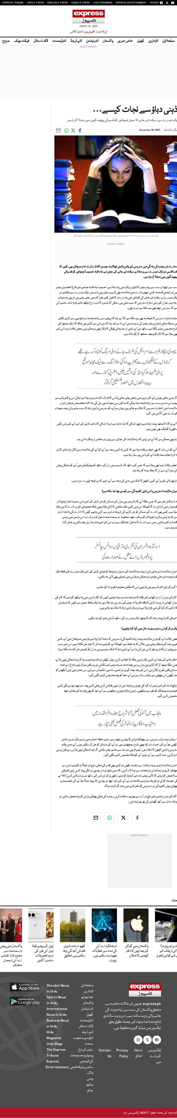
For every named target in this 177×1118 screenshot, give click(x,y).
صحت (89, 1043)
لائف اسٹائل (40, 41)
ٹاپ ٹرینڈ (76, 41)
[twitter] (123, 817)
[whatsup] (109, 817)
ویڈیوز (89, 1084)
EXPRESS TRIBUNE (13, 3)
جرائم (90, 1090)
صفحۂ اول (168, 41)
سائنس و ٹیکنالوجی (81, 1067)
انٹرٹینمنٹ (59, 41)
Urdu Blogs (54, 1043)
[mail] (95, 817)
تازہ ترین (153, 41)
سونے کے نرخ (85, 1049)
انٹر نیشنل (92, 41)
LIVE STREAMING (102, 3)
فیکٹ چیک (21, 41)
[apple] (28, 987)
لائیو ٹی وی (90, 32)
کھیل (140, 41)
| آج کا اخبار (101, 32)
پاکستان (108, 41)
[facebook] (136, 817)
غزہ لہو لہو (87, 997)
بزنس (90, 1078)
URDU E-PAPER (35, 3)
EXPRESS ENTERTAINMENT (131, 3)
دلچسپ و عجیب (83, 1038)
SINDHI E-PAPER (80, 3)
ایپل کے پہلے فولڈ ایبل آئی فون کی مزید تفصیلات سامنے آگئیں (43, 953)
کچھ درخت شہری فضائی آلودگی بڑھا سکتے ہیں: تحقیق (74, 951)
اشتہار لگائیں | (77, 32)
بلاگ (90, 1073)
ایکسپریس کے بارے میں (154, 1056)
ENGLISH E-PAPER (57, 3)
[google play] (28, 1001)
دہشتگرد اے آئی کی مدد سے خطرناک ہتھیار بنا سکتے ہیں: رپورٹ (104, 953)
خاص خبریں (125, 41)
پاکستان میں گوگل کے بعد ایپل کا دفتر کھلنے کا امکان (137, 951)
